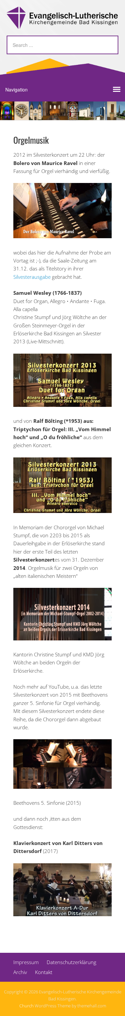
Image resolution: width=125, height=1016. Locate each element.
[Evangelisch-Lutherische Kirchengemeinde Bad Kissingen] (62, 23)
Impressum (26, 962)
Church (26, 1006)
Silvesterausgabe (32, 276)
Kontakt (43, 972)
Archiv (20, 972)
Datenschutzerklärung (71, 962)
